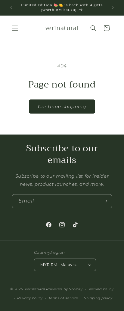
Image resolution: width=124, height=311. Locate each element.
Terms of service (63, 298)
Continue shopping (62, 106)
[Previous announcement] (11, 7)
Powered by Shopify (64, 289)
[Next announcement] (112, 7)
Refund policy (101, 289)
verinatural (35, 289)
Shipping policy (98, 298)
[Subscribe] (105, 201)
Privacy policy (30, 298)
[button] (15, 28)
